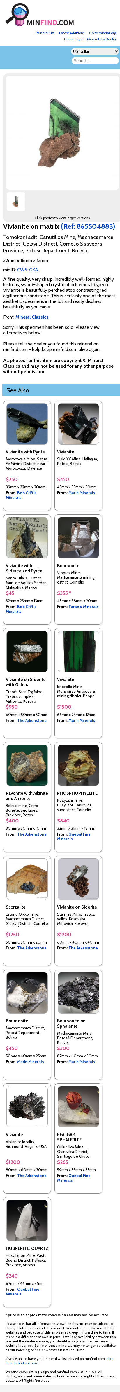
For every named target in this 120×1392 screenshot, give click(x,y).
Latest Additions (71, 33)
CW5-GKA (27, 270)
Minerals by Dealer (101, 39)
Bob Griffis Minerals (21, 495)
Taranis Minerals (83, 606)
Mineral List (45, 33)
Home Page (73, 39)
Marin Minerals (81, 492)
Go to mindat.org (102, 33)
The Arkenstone (32, 720)
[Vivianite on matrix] (16, 204)
